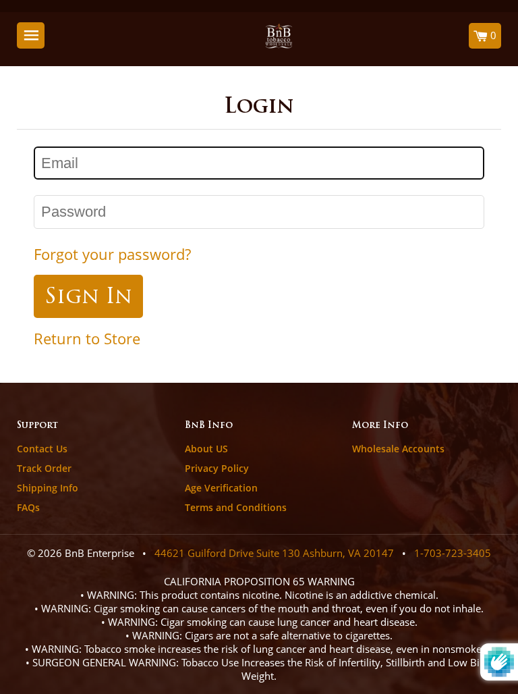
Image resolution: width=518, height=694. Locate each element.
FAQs (28, 507)
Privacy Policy (217, 468)
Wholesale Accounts (398, 448)
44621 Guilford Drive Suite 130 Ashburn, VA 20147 (274, 553)
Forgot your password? (112, 254)
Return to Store (87, 338)
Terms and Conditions (236, 507)
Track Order (44, 468)
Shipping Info (47, 487)
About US (206, 448)
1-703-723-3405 (452, 553)
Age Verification (221, 487)
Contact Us (42, 448)
